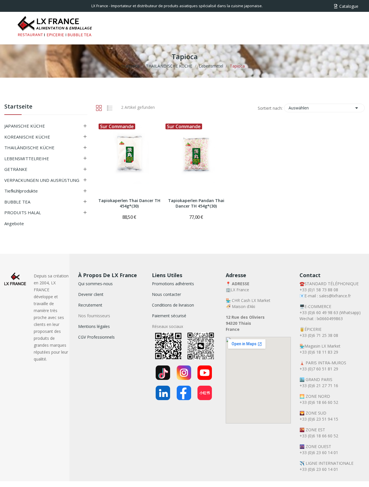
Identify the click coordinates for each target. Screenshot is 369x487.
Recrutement (90, 305)
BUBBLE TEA (17, 202)
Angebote (14, 223)
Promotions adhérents (173, 283)
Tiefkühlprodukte (21, 191)
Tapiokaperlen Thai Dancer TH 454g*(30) (129, 203)
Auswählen (324, 108)
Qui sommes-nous (95, 283)
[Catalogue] (336, 6)
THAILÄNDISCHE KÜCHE (29, 147)
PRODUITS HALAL (22, 212)
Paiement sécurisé (169, 315)
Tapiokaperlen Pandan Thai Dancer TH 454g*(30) (196, 203)
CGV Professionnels (96, 337)
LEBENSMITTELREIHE (26, 158)
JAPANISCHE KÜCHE (24, 126)
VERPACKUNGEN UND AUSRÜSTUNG (41, 180)
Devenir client (90, 294)
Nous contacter (166, 294)
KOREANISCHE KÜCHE (27, 137)
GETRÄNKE (15, 169)
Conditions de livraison (173, 305)
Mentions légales (94, 326)
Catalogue (348, 6)
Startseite (18, 107)
